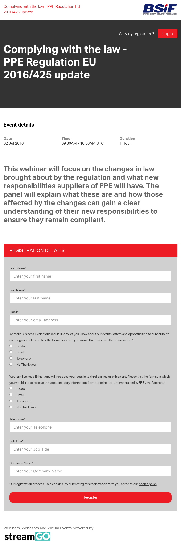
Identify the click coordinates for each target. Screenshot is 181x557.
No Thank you (26, 364)
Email (13, 312)
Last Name (16, 290)
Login (167, 33)
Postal (20, 346)
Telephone (23, 358)
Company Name (20, 463)
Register (90, 497)
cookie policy (148, 484)
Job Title (15, 441)
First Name (17, 268)
